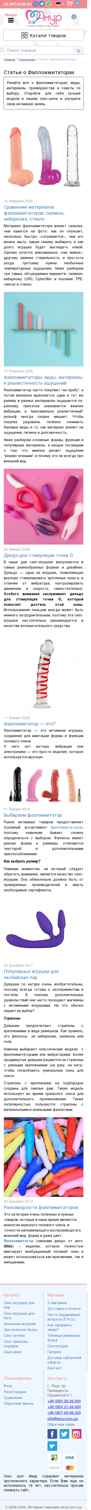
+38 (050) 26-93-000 (64, 1400)
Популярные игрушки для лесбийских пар (31, 974)
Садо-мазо (13, 1351)
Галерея (54, 1351)
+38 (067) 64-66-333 (64, 1412)
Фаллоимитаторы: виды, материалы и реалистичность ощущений (43, 380)
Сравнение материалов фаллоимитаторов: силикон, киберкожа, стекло (34, 212)
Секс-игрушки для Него (19, 1315)
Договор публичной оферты (64, 1360)
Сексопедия (58, 1345)
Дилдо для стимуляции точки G (38, 555)
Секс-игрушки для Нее (19, 1305)
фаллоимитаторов (66, 827)
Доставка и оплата (64, 1308)
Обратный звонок (19, 1403)
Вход (8, 1385)
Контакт (55, 1367)
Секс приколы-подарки (16, 1343)
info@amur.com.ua (63, 1418)
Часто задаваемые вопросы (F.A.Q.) (64, 1317)
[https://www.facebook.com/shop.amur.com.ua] (52, 1434)
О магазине (57, 1302)
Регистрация (15, 1391)
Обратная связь (61, 1424)
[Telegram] (41, 4)
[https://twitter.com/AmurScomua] (64, 1434)
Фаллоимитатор (18, 1240)
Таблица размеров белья (64, 1337)
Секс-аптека (14, 1335)
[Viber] (35, 4)
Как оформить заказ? (60, 1327)
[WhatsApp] (48, 4)
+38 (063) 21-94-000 (64, 1406)
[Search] (78, 50)
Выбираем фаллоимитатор (33, 814)
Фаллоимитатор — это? (29, 723)
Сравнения (13, 1397)
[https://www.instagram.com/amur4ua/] (76, 1434)
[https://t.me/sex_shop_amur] (52, 1446)
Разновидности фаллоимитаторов (41, 1207)
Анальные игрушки (20, 1323)
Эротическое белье (20, 1329)
